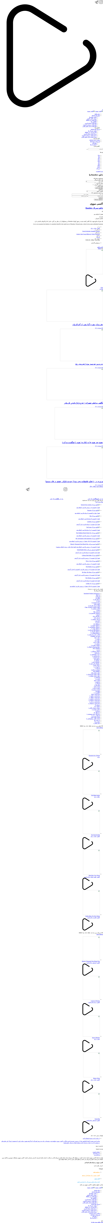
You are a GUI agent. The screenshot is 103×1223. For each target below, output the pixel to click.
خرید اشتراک (96, 1153)
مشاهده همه (99, 727)
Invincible (97, 1119)
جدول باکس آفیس (92, 118)
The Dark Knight (95, 835)
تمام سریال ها (99, 502)
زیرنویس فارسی (98, 184)
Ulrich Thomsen (95, 234)
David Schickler (86, 231)
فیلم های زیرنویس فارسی (90, 124)
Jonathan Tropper (95, 231)
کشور (101, 191)
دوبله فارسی (99, 183)
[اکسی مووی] (95, 111)
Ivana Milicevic (87, 234)
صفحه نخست (96, 1152)
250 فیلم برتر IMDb (91, 120)
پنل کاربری (97, 1155)
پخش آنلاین (100, 186)
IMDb (99, 248)
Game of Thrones (95, 1001)
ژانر (102, 181)
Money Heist (96, 1078)
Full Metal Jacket (95, 795)
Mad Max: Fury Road (94, 875)
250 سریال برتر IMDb (91, 132)
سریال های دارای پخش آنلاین (89, 137)
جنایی (94, 228)
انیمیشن (94, 962)
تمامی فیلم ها (93, 117)
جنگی (98, 797)
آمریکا (98, 237)
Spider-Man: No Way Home (92, 916)
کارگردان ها (93, 144)
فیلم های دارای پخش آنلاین (89, 126)
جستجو (100, 189)
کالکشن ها (94, 121)
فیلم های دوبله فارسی (91, 123)
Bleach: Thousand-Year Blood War (91, 961)
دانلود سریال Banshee (94, 208)
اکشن (98, 228)
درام (92, 228)
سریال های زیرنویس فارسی (89, 135)
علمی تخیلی (93, 877)
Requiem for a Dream (94, 755)
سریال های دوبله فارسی (90, 134)
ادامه (100, 247)
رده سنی (100, 192)
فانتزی (94, 917)
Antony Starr (79, 234)
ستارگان (94, 143)
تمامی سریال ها (92, 131)
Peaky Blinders (96, 1037)
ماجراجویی (87, 877)
